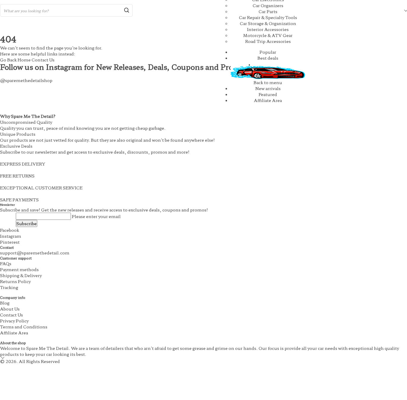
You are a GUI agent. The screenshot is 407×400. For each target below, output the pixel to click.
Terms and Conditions (23, 327)
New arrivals (268, 88)
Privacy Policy (14, 321)
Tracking (9, 287)
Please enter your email (96, 216)
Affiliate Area (268, 100)
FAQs (5, 263)
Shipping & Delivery (21, 275)
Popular (268, 52)
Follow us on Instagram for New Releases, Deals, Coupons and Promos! (125, 66)
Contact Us (43, 60)
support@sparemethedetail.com (34, 253)
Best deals (267, 58)
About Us (10, 309)
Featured (268, 94)
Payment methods (19, 269)
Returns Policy (15, 281)
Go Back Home (15, 60)
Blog (5, 303)
